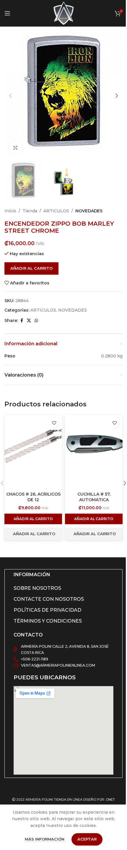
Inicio (10, 211)
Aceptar (87, 839)
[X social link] (29, 321)
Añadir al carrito (31, 268)
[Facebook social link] (21, 321)
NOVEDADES (88, 211)
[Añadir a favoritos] (54, 423)
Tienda (29, 211)
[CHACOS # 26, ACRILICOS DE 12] (33, 452)
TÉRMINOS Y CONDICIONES (48, 621)
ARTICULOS (56, 211)
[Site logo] (63, 13)
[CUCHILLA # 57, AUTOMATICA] (94, 452)
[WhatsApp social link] (36, 321)
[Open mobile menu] (7, 13)
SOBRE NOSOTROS (37, 588)
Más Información (45, 839)
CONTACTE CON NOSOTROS (49, 599)
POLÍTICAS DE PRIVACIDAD (47, 610)
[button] (10, 96)
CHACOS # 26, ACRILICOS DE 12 (33, 497)
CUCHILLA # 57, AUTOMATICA (93, 497)
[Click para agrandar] (15, 147)
